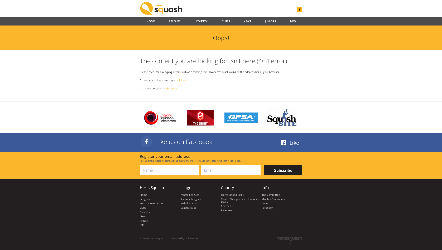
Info (293, 21)
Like (294, 142)
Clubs (226, 21)
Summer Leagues (190, 199)
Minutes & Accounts (273, 199)
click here (181, 80)
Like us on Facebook (184, 141)
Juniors (270, 21)
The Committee (271, 194)
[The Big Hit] (200, 117)
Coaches (145, 212)
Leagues (175, 21)
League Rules (188, 207)
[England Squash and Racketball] (160, 117)
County (202, 21)
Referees (226, 210)
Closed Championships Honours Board (240, 200)
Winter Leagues (189, 194)
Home (151, 21)
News (247, 21)
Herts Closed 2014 (232, 194)
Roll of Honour (189, 203)
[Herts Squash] (161, 8)
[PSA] (241, 117)
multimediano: (192, 238)
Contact (266, 203)
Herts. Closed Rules (152, 203)
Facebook (267, 207)
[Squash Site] (282, 117)
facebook (299, 9)
